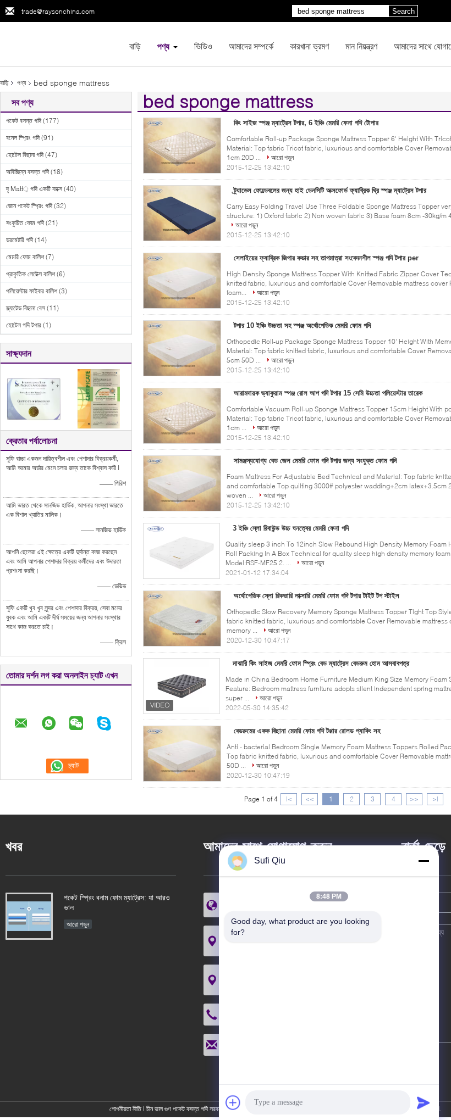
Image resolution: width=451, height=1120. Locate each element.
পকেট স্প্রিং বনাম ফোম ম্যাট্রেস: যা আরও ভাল (117, 902)
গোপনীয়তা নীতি (125, 1109)
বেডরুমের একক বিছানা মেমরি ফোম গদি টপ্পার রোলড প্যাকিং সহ (307, 731)
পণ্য (163, 46)
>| (435, 799)
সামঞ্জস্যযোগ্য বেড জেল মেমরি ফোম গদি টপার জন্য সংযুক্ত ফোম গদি (315, 460)
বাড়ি (135, 46)
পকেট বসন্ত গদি (23, 120)
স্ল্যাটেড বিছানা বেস (25, 308)
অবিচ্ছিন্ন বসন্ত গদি (27, 172)
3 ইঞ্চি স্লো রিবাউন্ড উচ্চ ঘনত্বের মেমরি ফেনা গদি (291, 528)
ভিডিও (203, 46)
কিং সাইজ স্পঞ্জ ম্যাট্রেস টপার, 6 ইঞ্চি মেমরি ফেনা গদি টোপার (306, 123)
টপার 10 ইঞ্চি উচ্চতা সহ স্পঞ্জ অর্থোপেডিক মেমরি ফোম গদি (302, 325)
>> (414, 799)
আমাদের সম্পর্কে (251, 46)
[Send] (423, 1102)
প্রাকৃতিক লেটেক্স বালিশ (30, 274)
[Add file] (233, 1102)
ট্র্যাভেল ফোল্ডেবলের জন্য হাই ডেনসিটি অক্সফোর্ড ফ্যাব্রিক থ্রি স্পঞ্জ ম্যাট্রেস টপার (330, 190)
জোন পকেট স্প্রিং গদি (29, 206)
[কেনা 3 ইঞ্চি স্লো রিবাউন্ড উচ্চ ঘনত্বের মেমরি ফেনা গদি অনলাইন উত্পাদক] (181, 551)
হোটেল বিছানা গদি (24, 155)
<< (309, 799)
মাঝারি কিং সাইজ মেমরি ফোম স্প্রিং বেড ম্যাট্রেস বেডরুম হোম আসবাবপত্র (321, 663)
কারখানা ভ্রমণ (309, 46)
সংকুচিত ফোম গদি (25, 223)
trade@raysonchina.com (58, 11)
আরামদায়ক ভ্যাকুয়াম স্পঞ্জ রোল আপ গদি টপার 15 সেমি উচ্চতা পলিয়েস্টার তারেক (328, 393)
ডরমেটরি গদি (19, 240)
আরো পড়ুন (282, 157)
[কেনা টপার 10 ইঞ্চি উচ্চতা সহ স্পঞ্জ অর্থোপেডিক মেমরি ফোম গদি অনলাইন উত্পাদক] (182, 348)
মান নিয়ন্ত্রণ (361, 46)
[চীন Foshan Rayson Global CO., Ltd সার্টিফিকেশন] (33, 398)
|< (289, 799)
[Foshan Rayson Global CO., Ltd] (60, 43)
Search (403, 11)
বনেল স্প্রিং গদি (23, 137)
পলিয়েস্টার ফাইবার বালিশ (31, 291)
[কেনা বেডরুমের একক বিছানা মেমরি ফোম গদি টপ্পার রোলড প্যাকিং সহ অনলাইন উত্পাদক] (182, 754)
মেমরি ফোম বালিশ (25, 257)
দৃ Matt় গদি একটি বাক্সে (34, 189)
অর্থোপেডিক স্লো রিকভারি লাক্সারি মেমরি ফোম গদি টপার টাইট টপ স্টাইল (316, 596)
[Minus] (423, 860)
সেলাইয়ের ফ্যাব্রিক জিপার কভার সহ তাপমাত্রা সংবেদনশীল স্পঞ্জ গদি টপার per (326, 258)
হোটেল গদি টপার (23, 325)
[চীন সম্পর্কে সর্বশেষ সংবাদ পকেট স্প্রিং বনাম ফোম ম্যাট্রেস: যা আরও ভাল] (29, 916)
